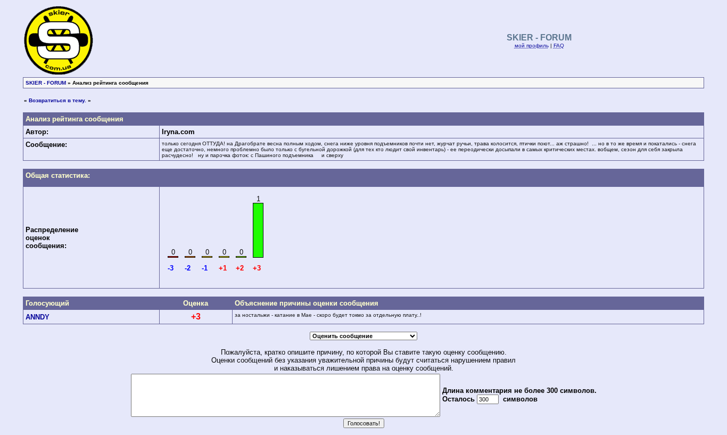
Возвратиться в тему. (57, 100)
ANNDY (37, 317)
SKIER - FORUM (46, 83)
